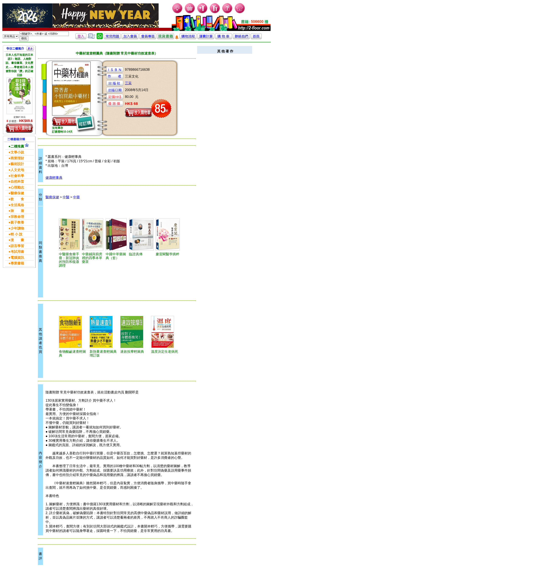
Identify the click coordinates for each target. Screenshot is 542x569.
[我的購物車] (190, 13)
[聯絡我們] (241, 38)
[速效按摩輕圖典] (135, 332)
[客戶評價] (91, 38)
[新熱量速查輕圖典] (104, 332)
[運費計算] (205, 38)
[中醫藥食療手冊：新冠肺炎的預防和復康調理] (70, 234)
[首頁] (240, 13)
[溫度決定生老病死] (165, 332)
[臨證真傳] (141, 234)
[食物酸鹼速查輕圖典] (73, 332)
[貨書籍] (165, 38)
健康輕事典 (54, 177)
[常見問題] (227, 13)
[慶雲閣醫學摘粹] (168, 234)
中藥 (76, 197)
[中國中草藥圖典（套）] (117, 234)
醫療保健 (52, 197)
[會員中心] (215, 13)
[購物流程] (188, 38)
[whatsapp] (100, 38)
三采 (128, 83)
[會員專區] (147, 38)
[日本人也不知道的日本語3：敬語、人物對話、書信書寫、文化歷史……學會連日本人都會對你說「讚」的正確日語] (19, 96)
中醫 (66, 197)
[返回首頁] (256, 38)
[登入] (80, 38)
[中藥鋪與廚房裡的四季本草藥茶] (93, 234)
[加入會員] (202, 13)
